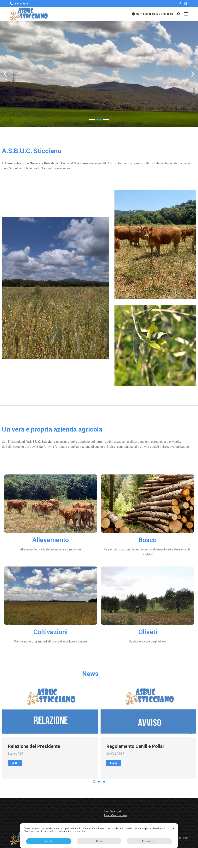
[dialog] (99, 835)
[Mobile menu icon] (186, 14)
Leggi (15, 762)
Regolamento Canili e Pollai (135, 746)
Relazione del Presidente (34, 746)
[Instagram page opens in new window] (185, 3)
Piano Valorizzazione (115, 815)
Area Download (112, 811)
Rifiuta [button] (99, 841)
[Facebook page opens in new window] (180, 3)
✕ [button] (173, 828)
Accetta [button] (48, 841)
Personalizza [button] (149, 841)
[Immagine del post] (50, 710)
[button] (92, 122)
